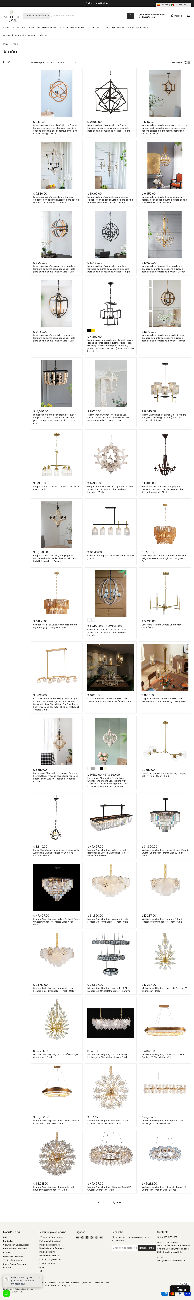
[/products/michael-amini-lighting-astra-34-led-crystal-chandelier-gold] (56, 1031)
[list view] (189, 62)
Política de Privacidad (50, 1257)
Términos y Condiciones (51, 1253)
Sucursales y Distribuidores (42, 27)
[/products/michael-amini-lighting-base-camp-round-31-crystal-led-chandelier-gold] (56, 1100)
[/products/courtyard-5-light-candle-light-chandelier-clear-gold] (164, 596)
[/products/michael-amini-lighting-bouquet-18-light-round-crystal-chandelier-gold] (56, 1169)
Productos (18, 27)
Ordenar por (37, 62)
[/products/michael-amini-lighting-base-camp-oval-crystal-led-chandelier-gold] (164, 1031)
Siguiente (117, 1219)
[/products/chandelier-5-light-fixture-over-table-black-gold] (110, 524)
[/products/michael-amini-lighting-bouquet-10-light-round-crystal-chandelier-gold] (110, 1100)
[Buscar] (130, 16)
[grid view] (185, 62)
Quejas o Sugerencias (50, 1276)
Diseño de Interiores (113, 27)
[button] (173, 5)
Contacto (94, 27)
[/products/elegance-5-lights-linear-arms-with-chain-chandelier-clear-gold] (56, 455)
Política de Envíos (47, 1268)
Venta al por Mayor (138, 27)
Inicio (6, 27)
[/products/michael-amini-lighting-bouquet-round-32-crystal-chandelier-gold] (110, 1169)
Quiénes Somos (47, 1280)
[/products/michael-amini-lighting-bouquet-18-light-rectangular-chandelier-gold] (164, 1100)
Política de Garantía (49, 1272)
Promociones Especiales (73, 27)
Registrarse (147, 1264)
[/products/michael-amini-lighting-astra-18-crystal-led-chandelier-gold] (164, 962)
